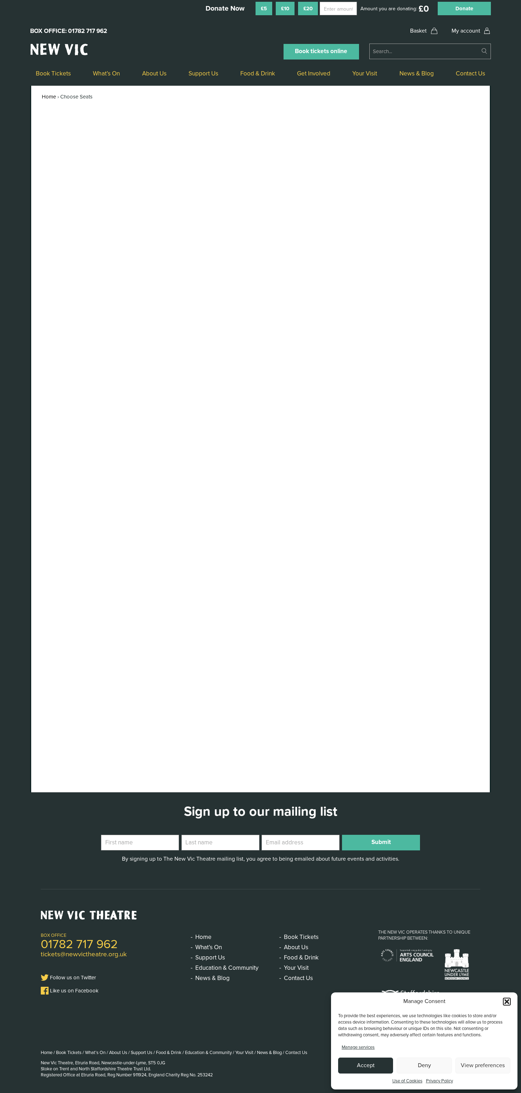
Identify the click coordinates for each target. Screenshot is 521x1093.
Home (49, 97)
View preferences (483, 1065)
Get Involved (313, 73)
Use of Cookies (407, 1081)
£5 (264, 8)
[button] (506, 1001)
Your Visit (364, 73)
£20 (308, 8)
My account (466, 30)
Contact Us (470, 73)
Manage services (358, 1047)
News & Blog (416, 73)
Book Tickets (53, 73)
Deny (424, 1065)
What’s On (106, 73)
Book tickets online (321, 51)
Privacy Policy (439, 1081)
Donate (464, 8)
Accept (366, 1065)
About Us (154, 73)
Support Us (203, 73)
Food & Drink (257, 73)
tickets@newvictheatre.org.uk (84, 954)
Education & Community (226, 968)
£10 (285, 8)
